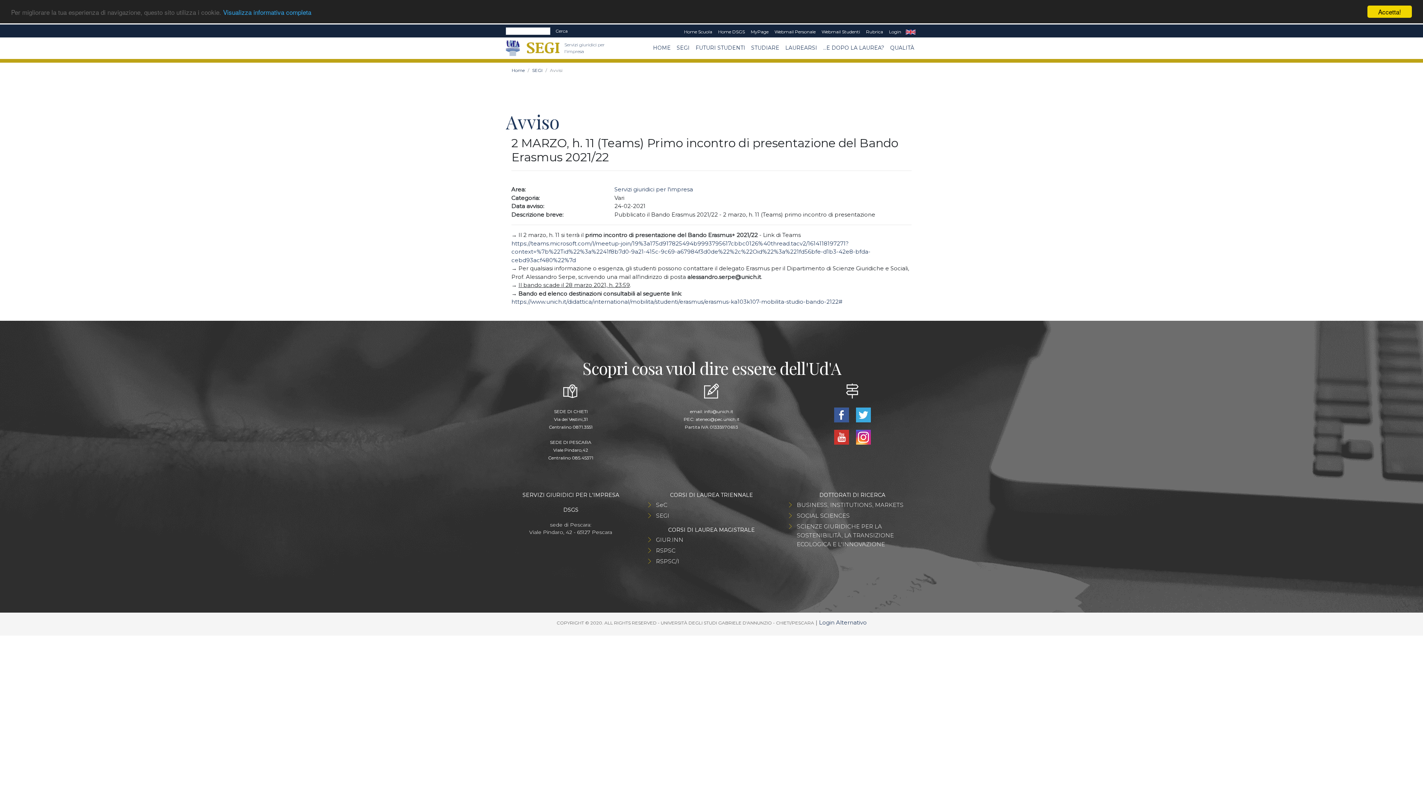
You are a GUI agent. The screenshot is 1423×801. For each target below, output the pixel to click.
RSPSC (666, 550)
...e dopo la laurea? (853, 47)
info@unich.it (718, 411)
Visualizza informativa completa (267, 12)
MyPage (760, 31)
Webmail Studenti (841, 31)
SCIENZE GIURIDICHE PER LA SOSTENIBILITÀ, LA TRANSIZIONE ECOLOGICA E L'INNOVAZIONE (845, 535)
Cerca (561, 31)
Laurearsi (801, 47)
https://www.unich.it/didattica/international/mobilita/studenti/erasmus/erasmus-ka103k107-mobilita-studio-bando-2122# (676, 301)
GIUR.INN (669, 539)
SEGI (683, 47)
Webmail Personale (795, 31)
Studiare (765, 47)
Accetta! (1389, 11)
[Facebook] (842, 414)
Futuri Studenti (720, 47)
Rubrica (874, 31)
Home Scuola (698, 31)
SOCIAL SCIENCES (823, 515)
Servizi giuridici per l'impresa (653, 189)
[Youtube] (842, 436)
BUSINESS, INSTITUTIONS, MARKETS (850, 504)
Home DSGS (731, 31)
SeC (661, 504)
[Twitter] (863, 414)
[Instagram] (863, 436)
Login (895, 31)
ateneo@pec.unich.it (718, 419)
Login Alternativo (843, 622)
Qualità (902, 47)
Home (662, 47)
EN (910, 32)
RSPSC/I (667, 561)
